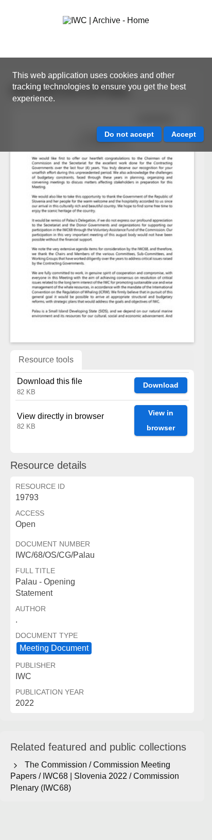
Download (161, 385)
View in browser (161, 420)
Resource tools (46, 359)
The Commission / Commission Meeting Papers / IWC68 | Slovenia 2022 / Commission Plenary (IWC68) (94, 776)
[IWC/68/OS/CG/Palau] (102, 223)
